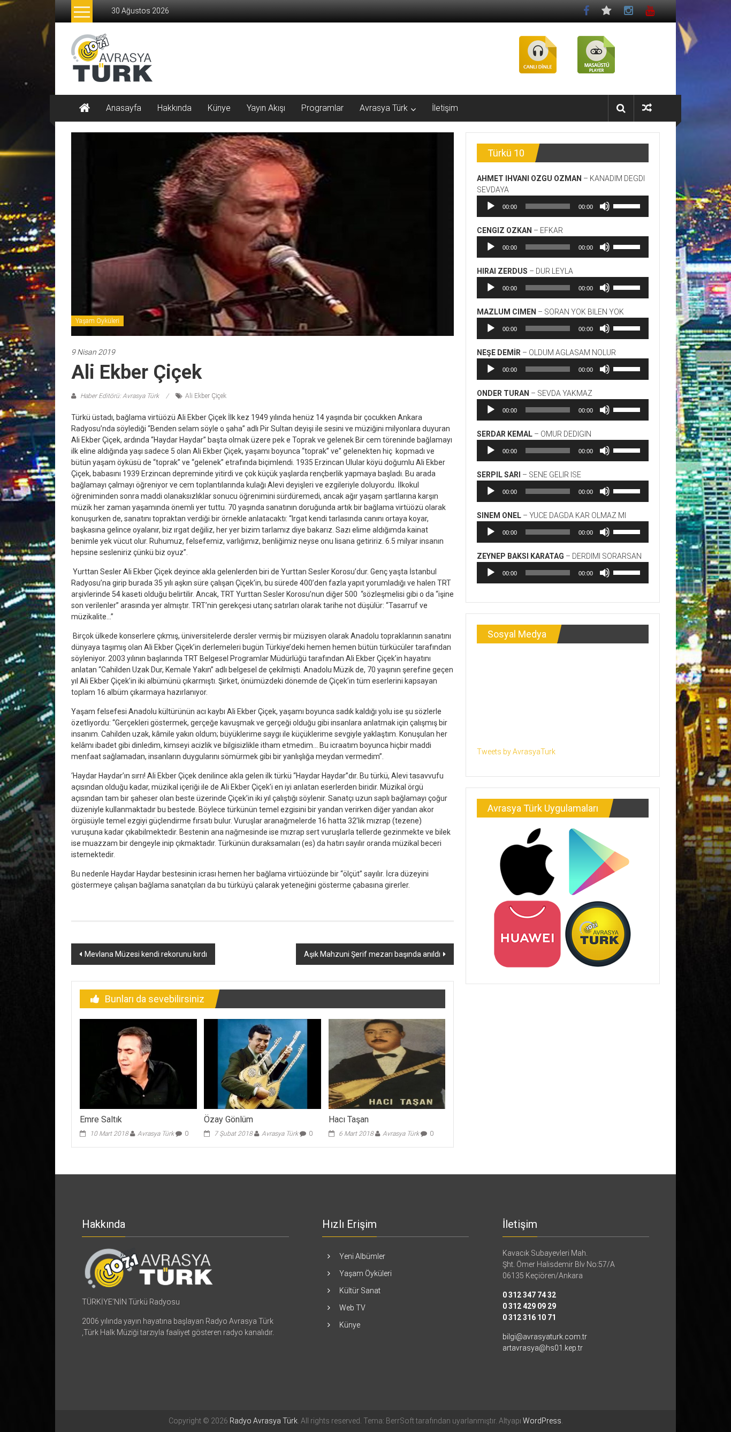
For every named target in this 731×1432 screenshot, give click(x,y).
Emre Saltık (101, 1119)
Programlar (322, 108)
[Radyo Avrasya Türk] (84, 108)
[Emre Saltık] (138, 1063)
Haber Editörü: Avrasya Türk (120, 396)
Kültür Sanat (359, 1290)
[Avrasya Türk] (149, 1267)
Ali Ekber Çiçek (205, 396)
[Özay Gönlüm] (262, 1063)
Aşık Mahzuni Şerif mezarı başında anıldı (372, 954)
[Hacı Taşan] (387, 1063)
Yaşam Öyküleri (97, 321)
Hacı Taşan (349, 1119)
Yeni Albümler (362, 1256)
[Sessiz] (604, 206)
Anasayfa (123, 108)
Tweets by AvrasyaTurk (516, 751)
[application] (563, 206)
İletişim (445, 108)
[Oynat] (490, 206)
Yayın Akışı (266, 108)
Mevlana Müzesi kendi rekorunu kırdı (146, 954)
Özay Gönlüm (228, 1119)
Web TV (352, 1307)
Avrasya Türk (384, 108)
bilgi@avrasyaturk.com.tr (544, 1336)
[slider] (628, 205)
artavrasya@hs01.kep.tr (542, 1348)
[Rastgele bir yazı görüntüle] (647, 108)
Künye (219, 108)
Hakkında (174, 108)
